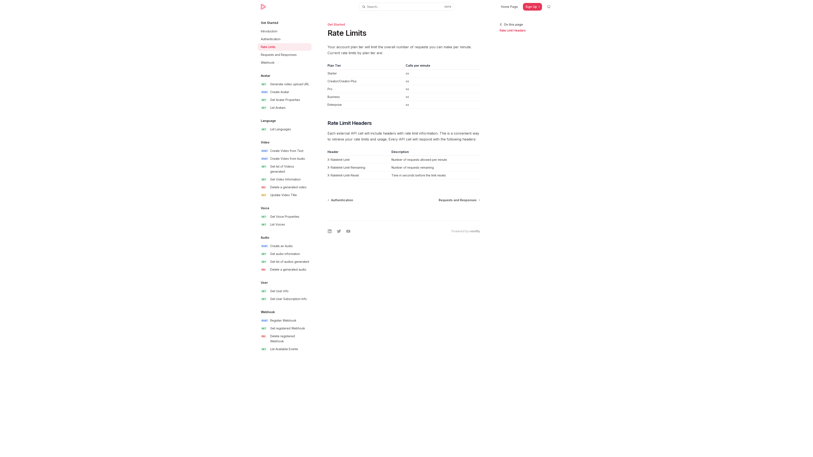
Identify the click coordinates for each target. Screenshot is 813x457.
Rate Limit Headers (513, 30)
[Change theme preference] (548, 6)
